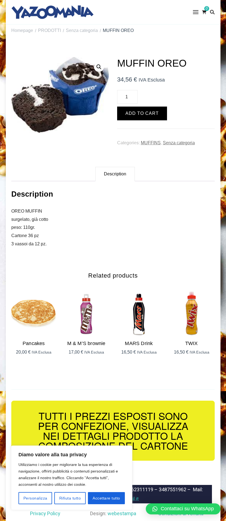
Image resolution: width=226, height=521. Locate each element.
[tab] (115, 174)
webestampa (121, 513)
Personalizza (35, 498)
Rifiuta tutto (70, 498)
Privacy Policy (45, 513)
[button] (183, 508)
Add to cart (142, 113)
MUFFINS (151, 142)
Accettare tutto (106, 498)
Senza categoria (179, 142)
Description (115, 174)
